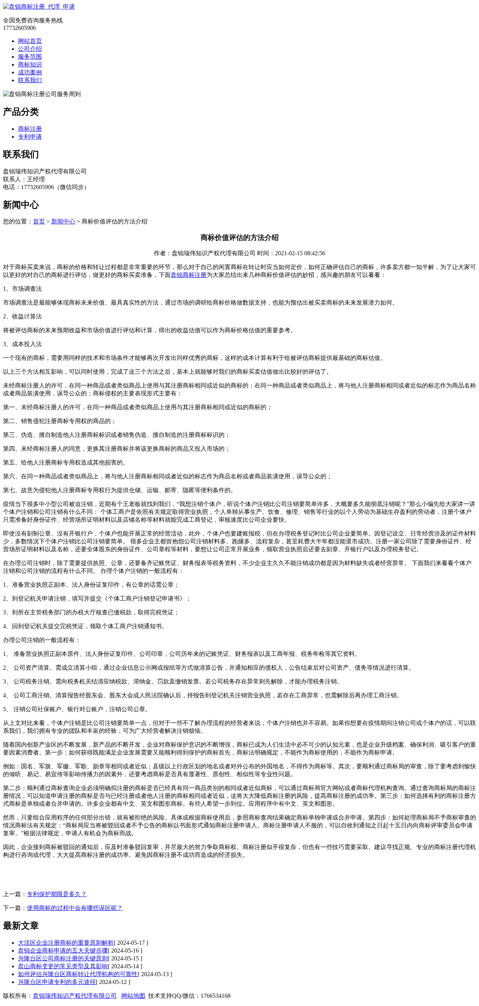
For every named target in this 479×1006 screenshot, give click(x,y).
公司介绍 (30, 49)
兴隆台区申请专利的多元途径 (57, 982)
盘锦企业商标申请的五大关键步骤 (63, 950)
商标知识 (30, 64)
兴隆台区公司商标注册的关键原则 (63, 958)
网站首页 (30, 41)
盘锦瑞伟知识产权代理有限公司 (75, 996)
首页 (39, 221)
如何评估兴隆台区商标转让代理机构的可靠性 (78, 974)
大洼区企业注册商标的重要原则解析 (66, 942)
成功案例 (30, 72)
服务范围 (30, 56)
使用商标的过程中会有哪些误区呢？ (75, 908)
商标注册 (30, 129)
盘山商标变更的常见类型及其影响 (63, 966)
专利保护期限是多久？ (57, 894)
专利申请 (30, 136)
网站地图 (133, 996)
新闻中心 (63, 221)
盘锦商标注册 (189, 275)
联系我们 (30, 80)
